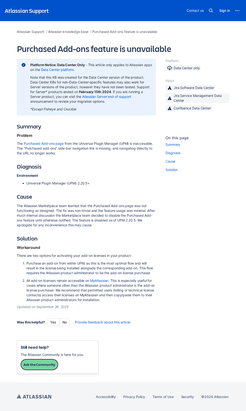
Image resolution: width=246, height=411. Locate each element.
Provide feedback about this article (102, 322)
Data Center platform (57, 70)
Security (187, 397)
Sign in (224, 10)
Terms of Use (163, 397)
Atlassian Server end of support (106, 97)
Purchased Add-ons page (44, 143)
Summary (173, 144)
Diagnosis (173, 153)
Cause (170, 161)
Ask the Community (39, 364)
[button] (211, 10)
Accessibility (106, 397)
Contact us (195, 10)
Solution (172, 170)
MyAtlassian (99, 280)
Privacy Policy (134, 397)
